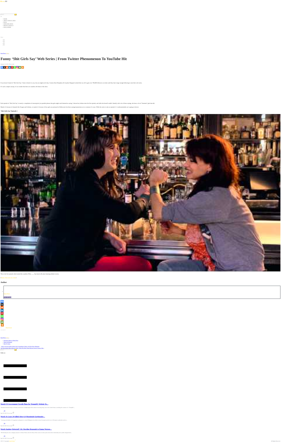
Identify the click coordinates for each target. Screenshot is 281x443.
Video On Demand (8, 342)
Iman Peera (5, 53)
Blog (5, 22)
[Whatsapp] (14, 67)
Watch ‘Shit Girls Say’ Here (8, 277)
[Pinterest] (12, 67)
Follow (3, 1)
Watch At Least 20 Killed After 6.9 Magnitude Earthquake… (23, 417)
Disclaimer (7, 27)
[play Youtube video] (140, 192)
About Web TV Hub (9, 20)
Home (5, 18)
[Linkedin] (9, 67)
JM (4, 410)
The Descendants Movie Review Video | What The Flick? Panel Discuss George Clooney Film (22, 348)
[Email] (20, 67)
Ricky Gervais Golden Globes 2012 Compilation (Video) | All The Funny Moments (20, 346)
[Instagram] (17, 67)
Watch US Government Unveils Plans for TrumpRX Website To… (24, 404)
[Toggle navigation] (1, 16)
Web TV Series (7, 343)
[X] (4, 67)
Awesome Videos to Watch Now (11, 340)
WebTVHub (12, 441)
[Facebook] (2, 67)
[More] (22, 67)
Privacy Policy (8, 25)
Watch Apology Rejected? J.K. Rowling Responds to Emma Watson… (26, 429)
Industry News (8, 23)
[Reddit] (7, 67)
